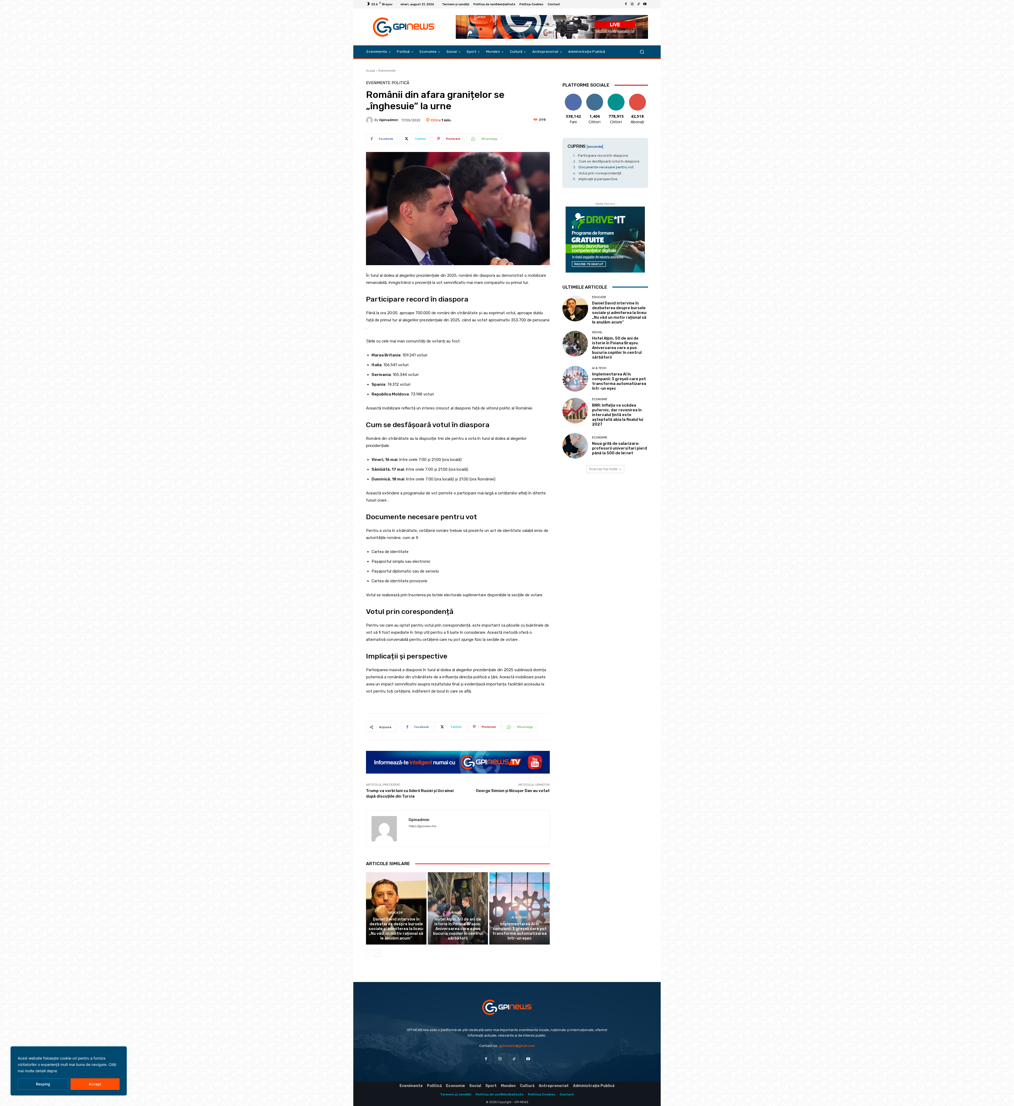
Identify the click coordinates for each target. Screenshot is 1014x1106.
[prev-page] (369, 953)
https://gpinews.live (422, 826)
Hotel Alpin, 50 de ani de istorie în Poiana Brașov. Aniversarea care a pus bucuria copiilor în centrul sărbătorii (458, 929)
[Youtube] (645, 4)
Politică (400, 83)
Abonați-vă (637, 96)
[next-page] (377, 953)
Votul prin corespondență (600, 173)
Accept (95, 1084)
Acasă (370, 70)
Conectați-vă (595, 98)
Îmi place (573, 96)
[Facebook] (626, 4)
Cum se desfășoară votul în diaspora (609, 161)
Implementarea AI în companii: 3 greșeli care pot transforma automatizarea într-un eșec (519, 931)
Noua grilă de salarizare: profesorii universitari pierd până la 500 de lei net (619, 448)
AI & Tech (518, 917)
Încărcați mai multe (603, 469)
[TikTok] (638, 4)
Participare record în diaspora (603, 155)
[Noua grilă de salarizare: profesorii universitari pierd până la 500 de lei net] (575, 446)
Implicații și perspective (598, 179)
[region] (69, 1070)
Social (457, 912)
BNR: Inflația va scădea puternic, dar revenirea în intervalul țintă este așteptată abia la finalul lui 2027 (617, 415)
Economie (599, 399)
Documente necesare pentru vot (606, 167)
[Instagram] (632, 4)
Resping (43, 1084)
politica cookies (71, 1071)
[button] (642, 52)
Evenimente (387, 70)
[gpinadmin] (370, 120)
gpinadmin (388, 120)
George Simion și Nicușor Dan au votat (513, 790)
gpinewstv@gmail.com (517, 1046)
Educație (395, 912)
